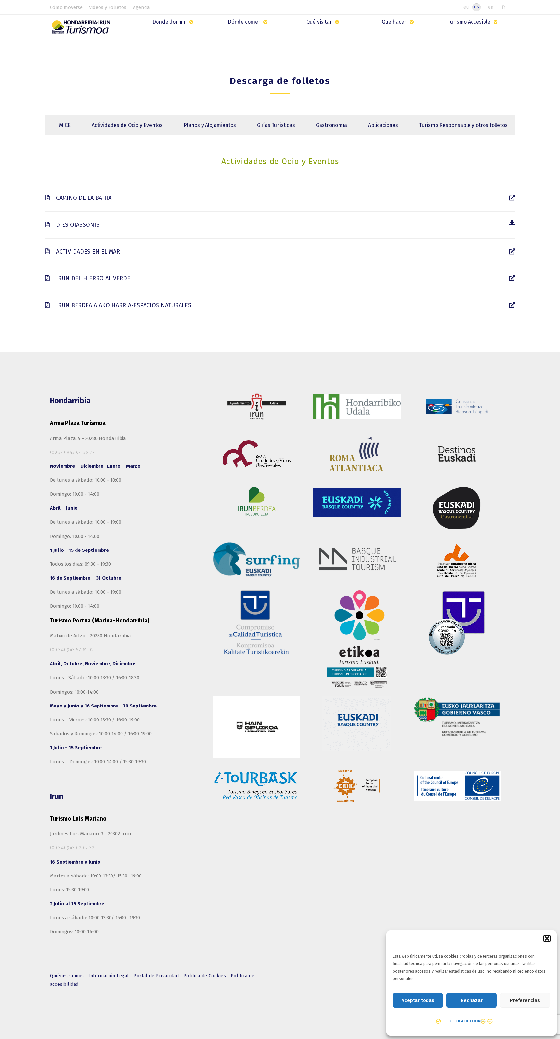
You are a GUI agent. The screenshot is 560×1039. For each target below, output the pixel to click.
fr (503, 7)
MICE (65, 125)
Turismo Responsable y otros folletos (463, 125)
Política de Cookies (205, 976)
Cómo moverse (66, 7)
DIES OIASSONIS (76, 224)
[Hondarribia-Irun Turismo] (83, 29)
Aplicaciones (383, 125)
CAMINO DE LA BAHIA (82, 197)
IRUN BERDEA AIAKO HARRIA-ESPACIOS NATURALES (122, 305)
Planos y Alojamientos (210, 125)
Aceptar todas (418, 1000)
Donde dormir (169, 22)
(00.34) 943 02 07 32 (72, 848)
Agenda (141, 7)
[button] (547, 938)
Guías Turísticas (276, 125)
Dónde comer (244, 22)
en (490, 7)
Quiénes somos (67, 976)
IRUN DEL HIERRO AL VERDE (92, 278)
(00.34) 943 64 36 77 (72, 452)
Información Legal (109, 976)
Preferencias (525, 1000)
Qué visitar (319, 22)
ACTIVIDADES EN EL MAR (87, 251)
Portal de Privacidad (157, 976)
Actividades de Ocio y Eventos (127, 125)
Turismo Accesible (469, 22)
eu (466, 7)
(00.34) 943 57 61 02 (72, 650)
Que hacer (394, 22)
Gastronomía (331, 125)
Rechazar (472, 1000)
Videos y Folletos (107, 7)
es (476, 7)
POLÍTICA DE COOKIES (466, 1021)
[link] (512, 198)
